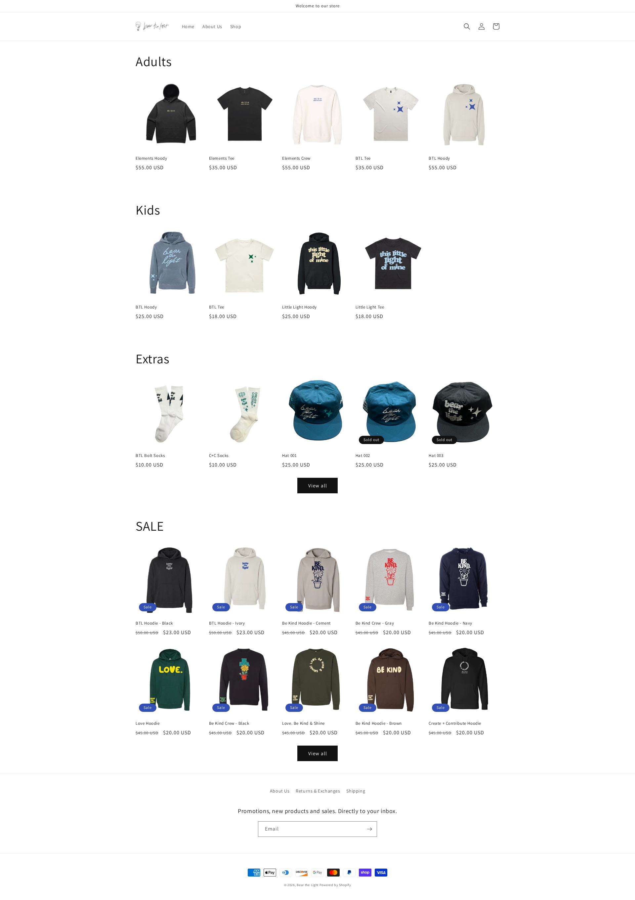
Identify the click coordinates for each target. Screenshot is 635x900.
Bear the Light (307, 885)
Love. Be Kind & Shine (303, 723)
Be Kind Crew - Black (229, 723)
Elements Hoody (151, 158)
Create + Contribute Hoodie (455, 723)
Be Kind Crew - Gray (375, 623)
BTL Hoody (439, 158)
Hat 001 (289, 455)
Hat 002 (363, 455)
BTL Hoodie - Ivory (227, 623)
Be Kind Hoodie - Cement (306, 623)
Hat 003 (436, 455)
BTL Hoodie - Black (154, 623)
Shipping (355, 791)
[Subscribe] (369, 829)
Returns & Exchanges (318, 791)
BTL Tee (363, 158)
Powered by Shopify (335, 885)
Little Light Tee (370, 307)
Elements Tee (221, 158)
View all (317, 485)
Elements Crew (296, 158)
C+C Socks (219, 455)
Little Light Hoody (299, 307)
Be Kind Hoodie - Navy (450, 623)
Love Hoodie (148, 723)
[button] (467, 26)
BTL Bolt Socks (150, 455)
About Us (280, 791)
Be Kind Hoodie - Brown (379, 723)
